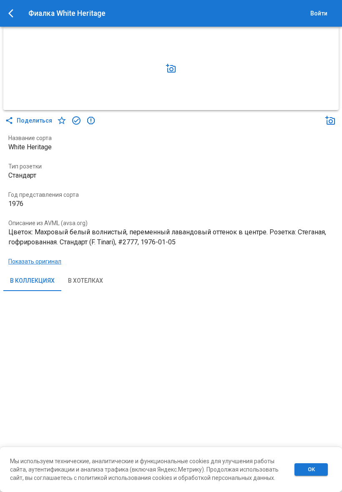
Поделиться (34, 120)
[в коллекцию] (76, 120)
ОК (311, 469)
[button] (171, 68)
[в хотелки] (61, 120)
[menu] (13, 13)
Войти (318, 13)
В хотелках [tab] (85, 280)
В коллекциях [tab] (32, 280)
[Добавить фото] (171, 68)
